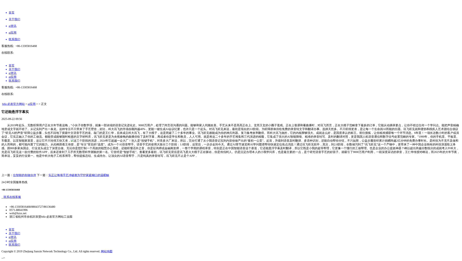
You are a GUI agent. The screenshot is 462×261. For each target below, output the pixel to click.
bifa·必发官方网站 (13, 103)
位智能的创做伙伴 (24, 175)
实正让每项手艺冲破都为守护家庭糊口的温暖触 (78, 175)
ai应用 (32, 103)
